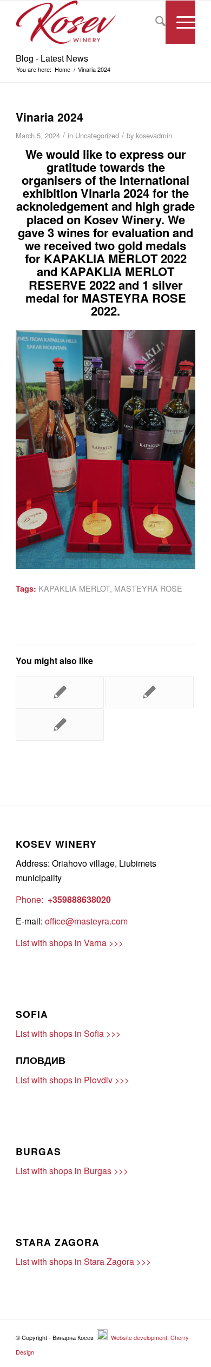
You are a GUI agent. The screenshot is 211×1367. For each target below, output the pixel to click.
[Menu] (180, 22)
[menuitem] (155, 22)
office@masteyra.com (86, 921)
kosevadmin (154, 135)
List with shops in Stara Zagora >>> (83, 1261)
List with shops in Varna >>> (69, 942)
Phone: (29, 899)
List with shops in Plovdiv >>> (72, 1080)
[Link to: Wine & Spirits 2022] (60, 724)
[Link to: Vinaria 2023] (60, 692)
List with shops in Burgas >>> (72, 1170)
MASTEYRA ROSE (148, 588)
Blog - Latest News (52, 58)
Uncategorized (97, 135)
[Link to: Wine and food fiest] (150, 692)
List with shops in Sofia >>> (68, 1033)
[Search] (155, 22)
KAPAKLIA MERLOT (74, 588)
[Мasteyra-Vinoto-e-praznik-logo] (87, 22)
